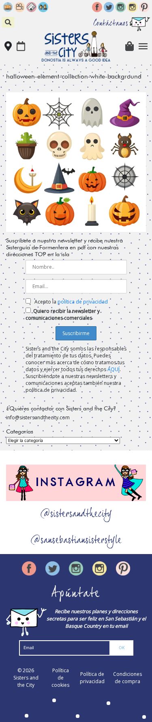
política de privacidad (83, 301)
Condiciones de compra (127, 678)
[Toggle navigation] (143, 46)
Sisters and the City (26, 681)
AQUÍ (113, 369)
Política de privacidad (92, 678)
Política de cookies (60, 677)
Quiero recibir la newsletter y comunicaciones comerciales (63, 314)
